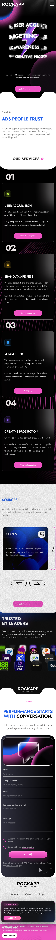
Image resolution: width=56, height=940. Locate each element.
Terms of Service (12, 865)
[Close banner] (52, 926)
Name (5, 769)
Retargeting (28, 390)
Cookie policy (40, 913)
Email (5, 791)
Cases (28, 894)
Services (15, 894)
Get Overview (9, 935)
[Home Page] (28, 884)
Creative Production (28, 465)
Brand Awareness (28, 313)
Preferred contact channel (14, 804)
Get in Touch (24, 88)
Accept (12, 918)
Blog (41, 894)
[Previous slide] (19, 583)
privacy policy (27, 847)
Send (26, 854)
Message (7, 818)
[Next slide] (37, 583)
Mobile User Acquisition (28, 235)
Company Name (10, 780)
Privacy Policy (46, 863)
